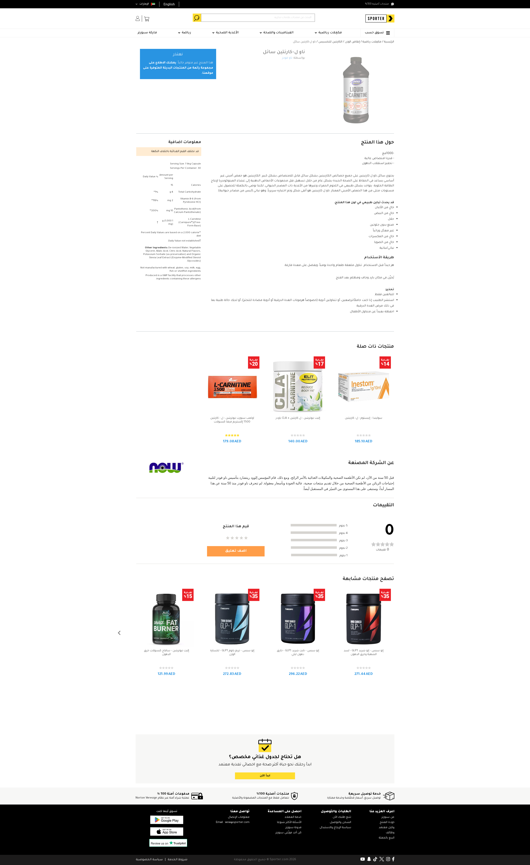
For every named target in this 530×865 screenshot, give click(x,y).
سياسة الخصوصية (149, 859)
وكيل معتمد (386, 827)
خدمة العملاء (293, 817)
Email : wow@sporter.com (232, 822)
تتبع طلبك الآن (342, 817)
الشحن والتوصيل (340, 822)
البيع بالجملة (386, 838)
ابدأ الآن (265, 775)
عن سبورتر (388, 817)
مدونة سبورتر (293, 827)
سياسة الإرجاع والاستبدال (335, 827)
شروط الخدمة (177, 859)
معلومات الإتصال (238, 817)
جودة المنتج (387, 822)
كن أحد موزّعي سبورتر (288, 832)
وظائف (390, 832)
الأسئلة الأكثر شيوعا (289, 822)
